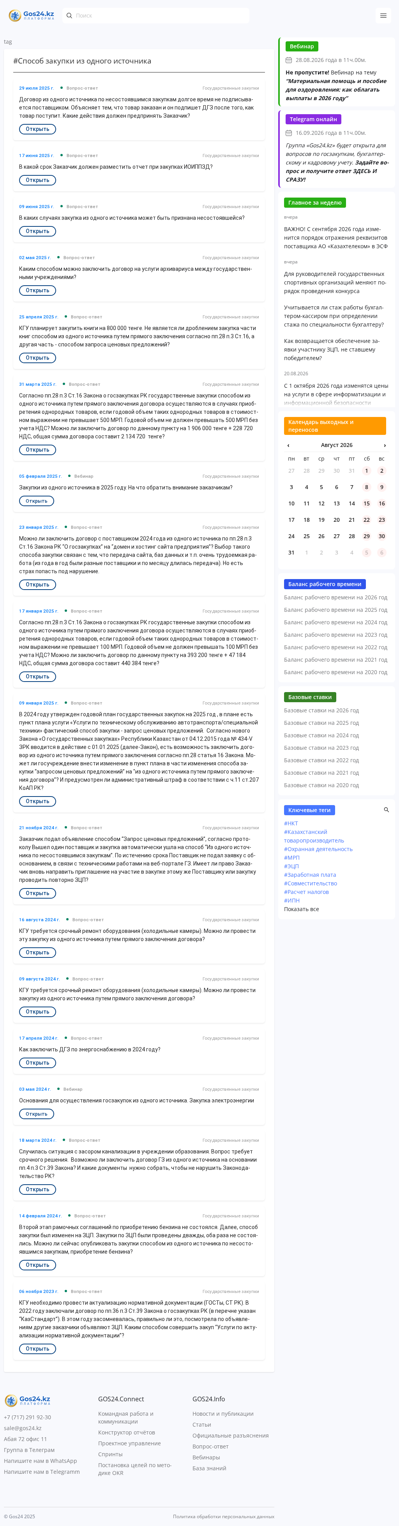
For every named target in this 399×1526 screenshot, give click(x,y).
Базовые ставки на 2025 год (321, 722)
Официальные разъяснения (230, 1435)
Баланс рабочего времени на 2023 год (335, 634)
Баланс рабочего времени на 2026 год (335, 597)
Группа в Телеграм (29, 1450)
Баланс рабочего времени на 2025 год (335, 609)
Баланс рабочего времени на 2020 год (335, 672)
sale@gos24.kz (23, 1428)
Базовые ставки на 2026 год (321, 710)
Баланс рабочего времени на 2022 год (335, 647)
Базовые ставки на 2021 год (321, 772)
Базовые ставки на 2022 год (321, 760)
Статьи (201, 1424)
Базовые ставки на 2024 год (321, 735)
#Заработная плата (310, 874)
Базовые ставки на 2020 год (321, 785)
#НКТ (291, 823)
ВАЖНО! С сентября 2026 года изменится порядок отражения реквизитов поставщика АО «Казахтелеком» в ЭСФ (336, 237)
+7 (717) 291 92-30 (27, 1417)
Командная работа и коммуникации (126, 1417)
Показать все (301, 909)
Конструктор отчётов (126, 1432)
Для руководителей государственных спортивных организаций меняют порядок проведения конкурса (335, 282)
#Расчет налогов (306, 891)
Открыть (37, 129)
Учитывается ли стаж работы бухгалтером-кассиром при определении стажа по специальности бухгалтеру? (334, 316)
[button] (386, 809)
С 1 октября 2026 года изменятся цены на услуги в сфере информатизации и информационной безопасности (336, 394)
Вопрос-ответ (210, 1446)
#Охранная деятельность (318, 849)
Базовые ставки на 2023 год (321, 747)
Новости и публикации (223, 1413)
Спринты (110, 1454)
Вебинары (206, 1457)
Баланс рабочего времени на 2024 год (335, 622)
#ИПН (292, 900)
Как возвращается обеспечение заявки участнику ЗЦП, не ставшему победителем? (332, 349)
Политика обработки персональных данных (223, 1517)
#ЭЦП (291, 866)
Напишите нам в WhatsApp (40, 1460)
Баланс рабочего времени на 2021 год (335, 659)
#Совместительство (310, 883)
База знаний (209, 1468)
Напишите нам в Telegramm (42, 1471)
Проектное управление (129, 1443)
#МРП (292, 857)
